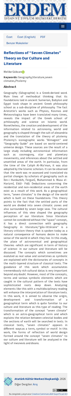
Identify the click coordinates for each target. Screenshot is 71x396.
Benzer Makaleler (17, 43)
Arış (35, 384)
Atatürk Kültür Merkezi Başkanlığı (37, 379)
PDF (42, 37)
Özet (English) (26, 37)
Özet (9, 37)
